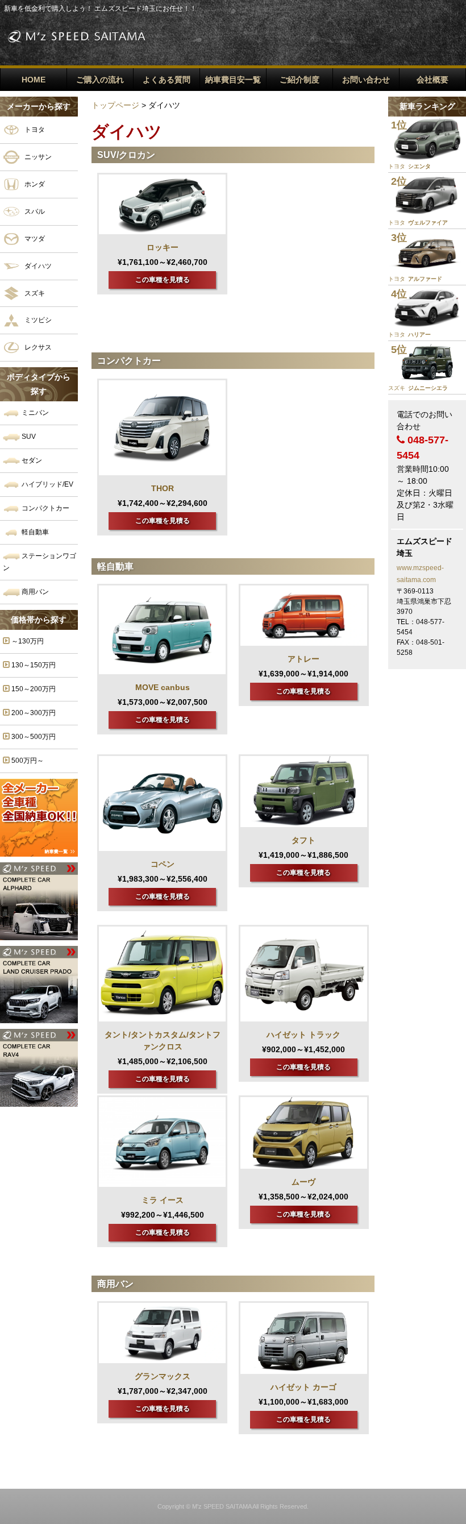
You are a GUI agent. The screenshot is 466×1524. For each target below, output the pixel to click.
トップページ (115, 105)
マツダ (34, 238)
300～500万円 (33, 737)
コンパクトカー (44, 508)
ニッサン (37, 157)
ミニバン (34, 413)
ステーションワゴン (39, 562)
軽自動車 (34, 532)
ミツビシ (37, 320)
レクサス (37, 347)
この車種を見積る (162, 280)
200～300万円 (33, 713)
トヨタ (34, 130)
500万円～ (27, 761)
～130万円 (27, 641)
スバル (34, 211)
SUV (28, 437)
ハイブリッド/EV (46, 484)
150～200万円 (33, 689)
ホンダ (34, 184)
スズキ (34, 293)
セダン (31, 460)
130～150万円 (33, 665)
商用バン (34, 592)
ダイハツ (37, 265)
